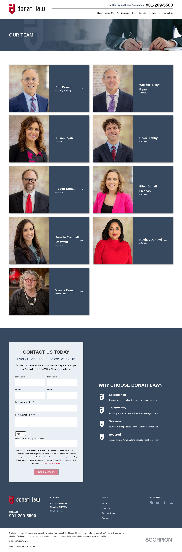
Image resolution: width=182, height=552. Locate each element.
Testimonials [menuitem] (154, 13)
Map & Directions (57, 511)
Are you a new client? (24, 402)
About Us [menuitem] (109, 13)
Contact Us (107, 518)
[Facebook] (164, 502)
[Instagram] (151, 502)
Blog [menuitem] (134, 13)
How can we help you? (25, 415)
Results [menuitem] (142, 13)
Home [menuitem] (100, 13)
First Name (20, 376)
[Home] (27, 9)
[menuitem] (12, 546)
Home (104, 503)
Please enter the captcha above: (29, 438)
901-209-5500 (159, 5)
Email (49, 389)
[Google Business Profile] (171, 502)
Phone (18, 389)
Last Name (52, 376)
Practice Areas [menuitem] (122, 13)
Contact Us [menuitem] (168, 13)
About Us (106, 508)
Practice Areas (108, 513)
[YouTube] (157, 502)
